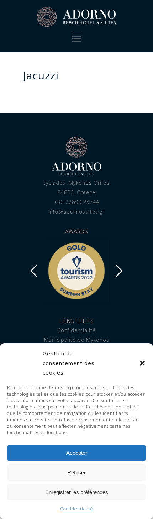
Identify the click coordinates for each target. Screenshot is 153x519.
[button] (142, 363)
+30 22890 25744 (76, 202)
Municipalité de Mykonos (76, 339)
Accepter (76, 453)
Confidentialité (76, 509)
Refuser (76, 472)
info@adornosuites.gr (76, 211)
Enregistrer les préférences (76, 492)
